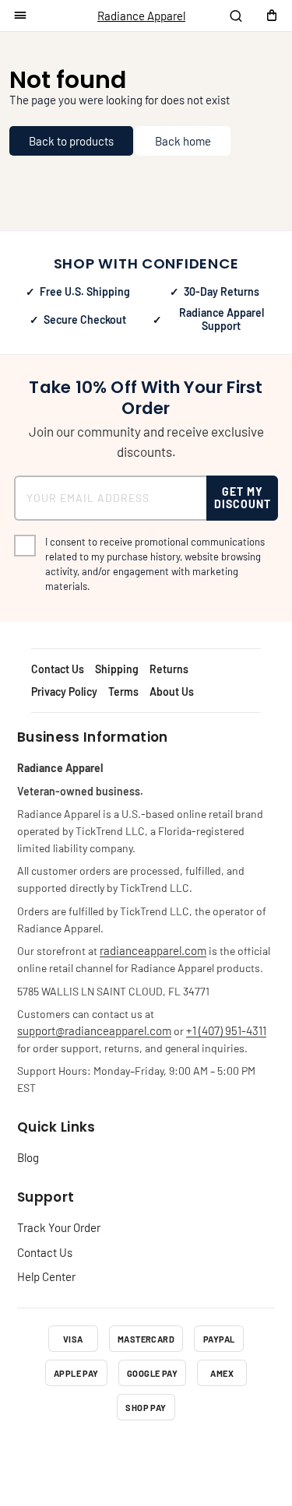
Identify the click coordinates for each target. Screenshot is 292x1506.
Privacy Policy (64, 691)
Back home (183, 141)
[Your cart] (272, 16)
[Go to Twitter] (146, 1453)
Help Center (46, 1276)
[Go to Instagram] (106, 1453)
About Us (172, 691)
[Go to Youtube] (227, 1453)
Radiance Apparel (141, 16)
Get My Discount (242, 498)
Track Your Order (58, 1227)
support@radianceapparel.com (94, 1030)
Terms (123, 691)
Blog (28, 1157)
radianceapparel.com (153, 950)
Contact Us (57, 669)
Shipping (117, 669)
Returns (169, 669)
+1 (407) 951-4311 (226, 1030)
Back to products (71, 141)
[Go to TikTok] (187, 1453)
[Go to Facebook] (65, 1453)
